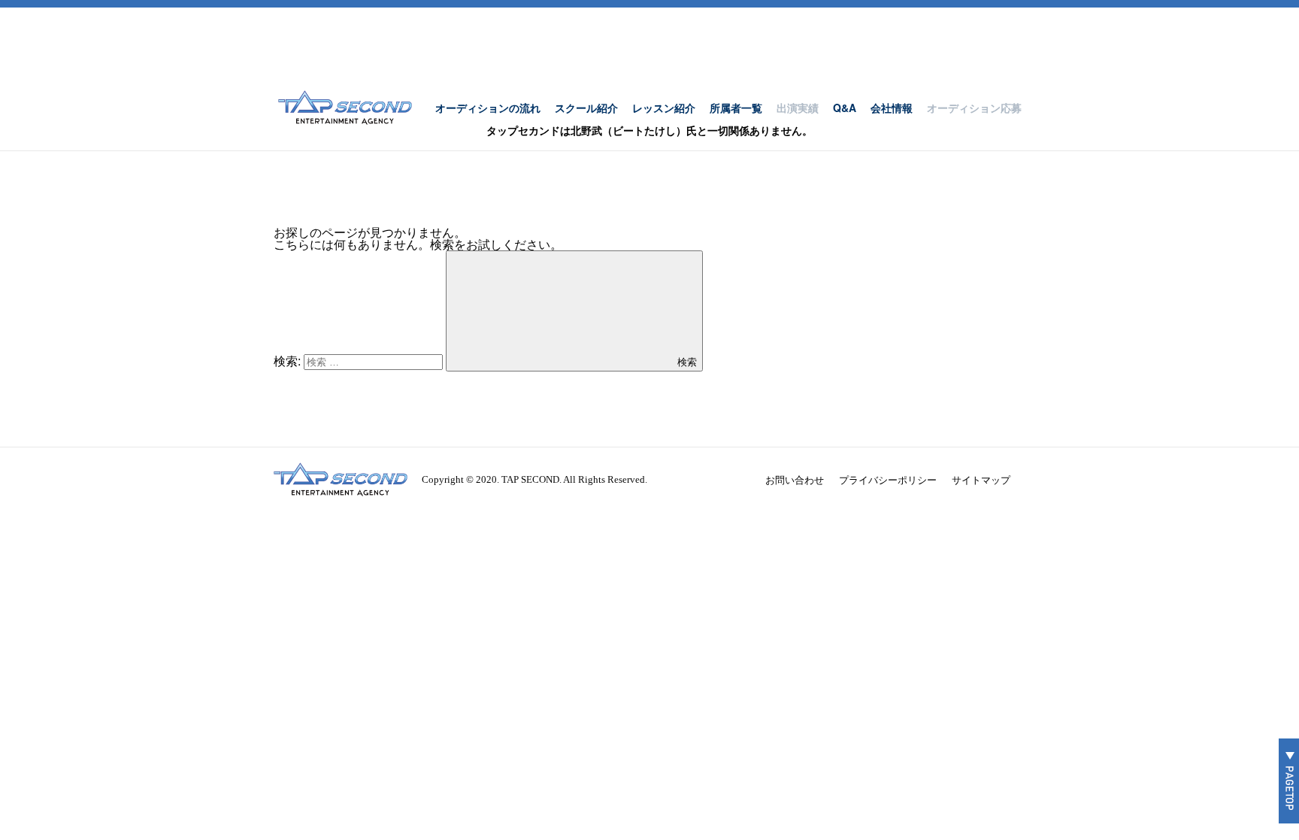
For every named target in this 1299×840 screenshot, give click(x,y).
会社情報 (892, 107)
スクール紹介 (586, 107)
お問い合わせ (794, 479)
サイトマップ (981, 479)
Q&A (844, 107)
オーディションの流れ (487, 107)
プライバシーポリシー (888, 479)
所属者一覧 (736, 107)
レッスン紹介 (663, 107)
